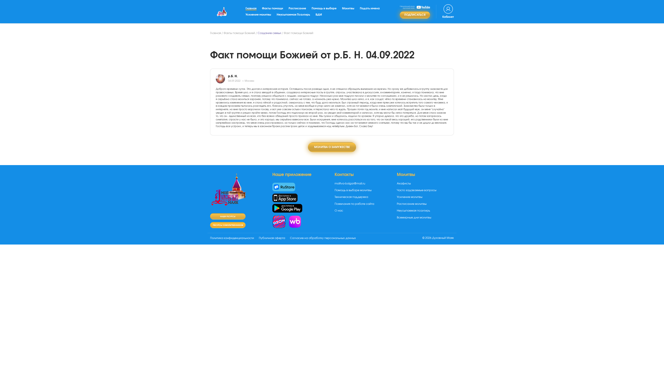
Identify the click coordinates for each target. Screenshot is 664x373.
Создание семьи (269, 33)
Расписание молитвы (412, 204)
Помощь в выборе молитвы (353, 190)
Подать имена (370, 8)
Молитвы (348, 8)
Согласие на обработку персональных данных (323, 238)
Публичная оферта (272, 238)
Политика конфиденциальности (232, 238)
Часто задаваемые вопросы (416, 190)
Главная (251, 8)
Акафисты (404, 183)
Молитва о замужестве (332, 147)
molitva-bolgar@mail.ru (350, 183)
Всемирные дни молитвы (414, 217)
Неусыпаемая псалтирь (413, 210)
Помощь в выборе (324, 8)
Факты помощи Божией (239, 33)
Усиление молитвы (258, 14)
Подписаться (415, 14)
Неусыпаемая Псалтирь (293, 14)
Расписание (297, 8)
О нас (339, 210)
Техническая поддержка (351, 197)
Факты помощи (272, 8)
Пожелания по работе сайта (354, 204)
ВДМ (319, 14)
